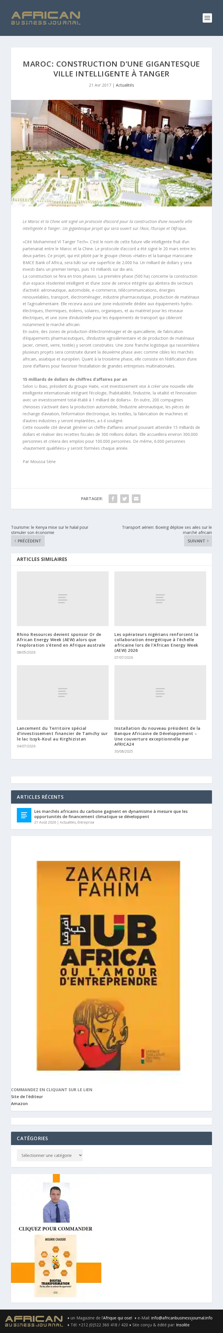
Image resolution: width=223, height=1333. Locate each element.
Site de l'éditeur (27, 1096)
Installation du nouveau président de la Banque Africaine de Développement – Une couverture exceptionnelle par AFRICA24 (157, 736)
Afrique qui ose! (118, 1318)
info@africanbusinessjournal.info (182, 1318)
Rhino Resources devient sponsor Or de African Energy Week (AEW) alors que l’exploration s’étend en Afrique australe (61, 640)
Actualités (125, 85)
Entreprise (86, 822)
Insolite (183, 1324)
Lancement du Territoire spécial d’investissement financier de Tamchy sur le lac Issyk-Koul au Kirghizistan (62, 733)
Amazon (19, 1103)
